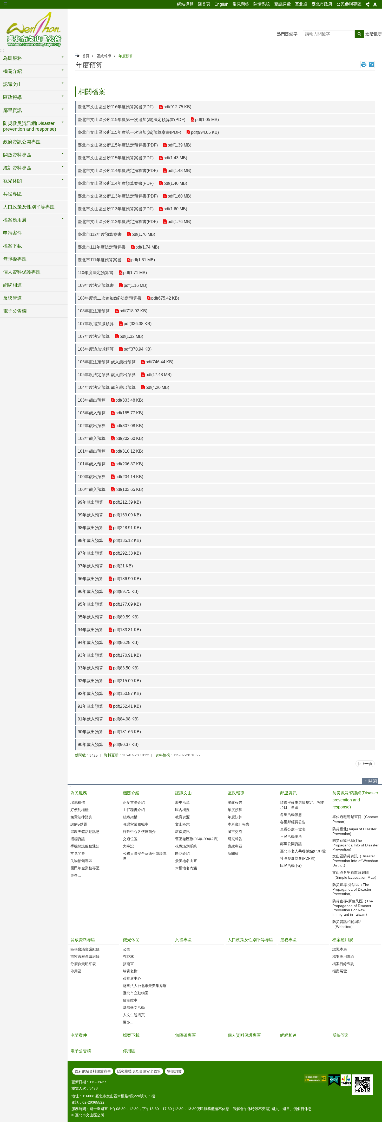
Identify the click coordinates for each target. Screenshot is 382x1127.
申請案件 (12, 233)
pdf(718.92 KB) (133, 311)
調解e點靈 (78, 824)
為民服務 (12, 58)
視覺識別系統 (186, 846)
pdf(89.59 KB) (126, 617)
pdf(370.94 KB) (138, 349)
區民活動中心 (291, 866)
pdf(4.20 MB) (157, 387)
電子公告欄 (15, 311)
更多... (75, 875)
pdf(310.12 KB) (129, 451)
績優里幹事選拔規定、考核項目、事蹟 (302, 804)
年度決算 (235, 817)
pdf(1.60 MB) (179, 196)
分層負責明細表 (83, 964)
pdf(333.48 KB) (129, 400)
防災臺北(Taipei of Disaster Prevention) (354, 831)
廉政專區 (235, 846)
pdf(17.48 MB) (159, 374)
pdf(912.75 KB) (177, 107)
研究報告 (235, 839)
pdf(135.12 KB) (127, 540)
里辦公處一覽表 (293, 829)
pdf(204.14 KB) (129, 476)
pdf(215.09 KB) (127, 681)
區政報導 (12, 97)
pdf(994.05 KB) (205, 132)
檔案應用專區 (343, 956)
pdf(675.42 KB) (165, 298)
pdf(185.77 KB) (129, 413)
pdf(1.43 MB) (175, 158)
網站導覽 (185, 4)
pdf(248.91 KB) (127, 527)
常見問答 (241, 4)
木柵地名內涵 (186, 868)
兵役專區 (12, 194)
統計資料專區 (17, 167)
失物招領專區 (81, 861)
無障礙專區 (15, 259)
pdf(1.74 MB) (147, 247)
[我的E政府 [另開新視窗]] (334, 1080)
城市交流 (235, 832)
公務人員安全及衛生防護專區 (145, 855)
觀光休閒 (12, 180)
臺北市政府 (322, 4)
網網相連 (12, 285)
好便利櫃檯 (79, 810)
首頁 (85, 56)
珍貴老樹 (130, 971)
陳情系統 (261, 4)
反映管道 (12, 298)
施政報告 (235, 802)
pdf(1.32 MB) (131, 336)
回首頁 (204, 4)
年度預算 (125, 56)
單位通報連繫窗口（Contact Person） (355, 819)
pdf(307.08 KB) (129, 425)
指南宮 (128, 964)
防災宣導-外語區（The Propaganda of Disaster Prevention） (351, 889)
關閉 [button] (372, 781)
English (221, 4)
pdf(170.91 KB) (127, 655)
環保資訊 (182, 832)
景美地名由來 (186, 861)
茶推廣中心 (132, 978)
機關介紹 (12, 71)
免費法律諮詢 (81, 817)
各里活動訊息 (291, 815)
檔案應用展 (15, 220)
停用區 (75, 971)
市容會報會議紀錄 (85, 956)
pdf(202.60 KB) (129, 438)
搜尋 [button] (359, 34)
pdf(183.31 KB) (127, 630)
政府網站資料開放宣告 (93, 1071)
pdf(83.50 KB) (126, 668)
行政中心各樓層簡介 (139, 832)
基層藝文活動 (134, 1007)
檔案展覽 (339, 971)
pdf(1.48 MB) (179, 170)
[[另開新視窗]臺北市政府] (346, 1080)
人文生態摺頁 (134, 1015)
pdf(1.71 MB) (135, 272)
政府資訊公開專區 (22, 141)
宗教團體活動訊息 (85, 832)
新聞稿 (233, 853)
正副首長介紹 (134, 802)
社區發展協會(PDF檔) (297, 858)
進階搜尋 (373, 34)
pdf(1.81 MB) (143, 260)
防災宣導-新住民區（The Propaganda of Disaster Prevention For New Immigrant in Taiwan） (352, 907)
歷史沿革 (182, 802)
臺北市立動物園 (135, 993)
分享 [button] (368, 4)
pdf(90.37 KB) (126, 744)
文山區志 (182, 824)
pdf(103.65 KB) (129, 489)
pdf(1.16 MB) (135, 285)
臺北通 (301, 4)
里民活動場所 (291, 836)
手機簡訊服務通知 (85, 846)
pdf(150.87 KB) (127, 693)
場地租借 (77, 802)
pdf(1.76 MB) (179, 221)
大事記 (128, 846)
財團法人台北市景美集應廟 (145, 986)
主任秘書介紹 (134, 810)
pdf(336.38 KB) (138, 323)
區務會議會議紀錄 (85, 949)
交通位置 (130, 839)
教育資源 (182, 817)
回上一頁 (365, 764)
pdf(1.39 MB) (179, 145)
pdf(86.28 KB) (126, 642)
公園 (126, 949)
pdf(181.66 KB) (127, 732)
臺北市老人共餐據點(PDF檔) (303, 851)
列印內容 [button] (363, 64)
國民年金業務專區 (85, 868)
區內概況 (182, 810)
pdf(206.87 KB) (129, 464)
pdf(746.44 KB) (159, 362)
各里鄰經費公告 (293, 822)
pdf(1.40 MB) (175, 183)
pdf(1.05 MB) (207, 119)
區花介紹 (182, 853)
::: (5, 3)
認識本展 (339, 949)
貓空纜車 (130, 1000)
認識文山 (12, 84)
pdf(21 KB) (123, 566)
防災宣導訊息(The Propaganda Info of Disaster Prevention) (355, 844)
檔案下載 (12, 246)
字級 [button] (375, 4)
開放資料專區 (17, 154)
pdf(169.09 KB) (127, 515)
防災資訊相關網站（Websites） (346, 924)
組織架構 (130, 817)
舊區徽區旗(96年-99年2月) (197, 839)
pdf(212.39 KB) (127, 502)
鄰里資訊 (12, 110)
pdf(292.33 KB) (127, 553)
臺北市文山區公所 (34, 30)
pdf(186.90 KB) (127, 579)
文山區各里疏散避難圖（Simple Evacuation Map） (355, 874)
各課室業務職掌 (135, 824)
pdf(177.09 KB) (127, 604)
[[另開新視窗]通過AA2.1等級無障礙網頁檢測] (315, 1078)
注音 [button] (371, 64)
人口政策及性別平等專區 (29, 207)
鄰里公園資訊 (291, 844)
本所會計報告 (238, 824)
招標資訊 (77, 839)
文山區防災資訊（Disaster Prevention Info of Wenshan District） (355, 860)
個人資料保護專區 (22, 272)
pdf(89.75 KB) (126, 591)
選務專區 (288, 940)
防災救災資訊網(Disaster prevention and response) (29, 126)
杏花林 (128, 956)
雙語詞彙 (282, 4)
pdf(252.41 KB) (127, 706)
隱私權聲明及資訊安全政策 (139, 1071)
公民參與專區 (349, 4)
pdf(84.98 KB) (126, 719)
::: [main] (76, 54)
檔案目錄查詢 (343, 964)
